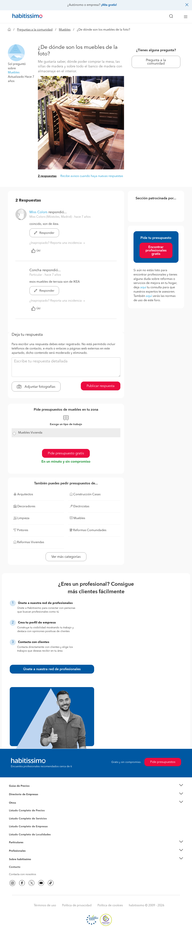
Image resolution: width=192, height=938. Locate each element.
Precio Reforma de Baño (23, 790)
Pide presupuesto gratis (66, 453)
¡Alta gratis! (109, 5)
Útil (38, 250)
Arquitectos (16, 832)
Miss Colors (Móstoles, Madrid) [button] (51, 216)
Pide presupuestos (162, 762)
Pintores (14, 821)
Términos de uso (45, 905)
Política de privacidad (77, 905)
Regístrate (15, 851)
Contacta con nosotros (22, 874)
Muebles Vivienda (30, 432)
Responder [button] (46, 233)
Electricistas (16, 825)
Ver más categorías (66, 557)
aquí (143, 287)
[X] (31, 883)
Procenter (14, 818)
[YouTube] (41, 883)
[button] (16, 52)
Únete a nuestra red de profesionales (52, 669)
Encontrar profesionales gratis (156, 250)
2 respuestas (47, 176)
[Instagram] (12, 883)
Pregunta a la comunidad (156, 62)
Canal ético (15, 867)
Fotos (12, 815)
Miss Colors (38, 212)
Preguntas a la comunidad (34, 29)
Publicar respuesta (101, 386)
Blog (12, 807)
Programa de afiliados (22, 871)
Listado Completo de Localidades (30, 834)
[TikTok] (50, 883)
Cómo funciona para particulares (28, 847)
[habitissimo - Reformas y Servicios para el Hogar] (26, 16)
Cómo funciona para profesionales (30, 855)
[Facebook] (22, 883)
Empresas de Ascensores (24, 799)
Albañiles (14, 829)
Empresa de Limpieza (22, 802)
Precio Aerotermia (20, 794)
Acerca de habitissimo (22, 864)
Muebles (64, 29)
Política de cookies (110, 905)
